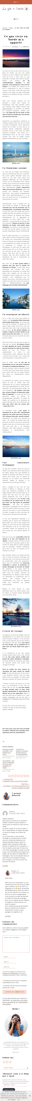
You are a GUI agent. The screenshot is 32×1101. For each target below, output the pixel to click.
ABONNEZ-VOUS (8, 1089)
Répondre (5, 866)
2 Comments (25, 46)
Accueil (5, 28)
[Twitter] (12, 776)
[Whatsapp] (24, 776)
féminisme (23, 217)
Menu (17, 2)
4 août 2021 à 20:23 (18, 872)
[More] (28, 776)
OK (19, 1099)
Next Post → (16, 786)
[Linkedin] (15, 776)
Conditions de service (9, 975)
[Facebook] (9, 776)
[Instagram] (4, 1062)
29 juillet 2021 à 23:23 (17, 813)
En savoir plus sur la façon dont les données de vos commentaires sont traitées (15, 1002)
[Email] (21, 776)
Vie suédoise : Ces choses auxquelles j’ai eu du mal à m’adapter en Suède (8, 764)
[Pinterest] (7, 1062)
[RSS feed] (10, 1062)
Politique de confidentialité (10, 973)
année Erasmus (8, 108)
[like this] (3, 741)
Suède (11, 28)
